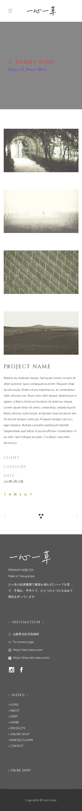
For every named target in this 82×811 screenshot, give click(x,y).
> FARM (13, 716)
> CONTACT (16, 746)
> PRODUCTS (17, 728)
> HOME (13, 704)
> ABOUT (14, 710)
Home (13, 70)
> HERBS (13, 722)
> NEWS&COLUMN (20, 740)
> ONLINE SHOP (19, 734)
